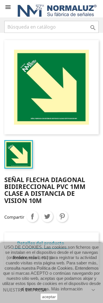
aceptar (49, 296)
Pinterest (62, 216)
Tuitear (47, 216)
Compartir (32, 216)
